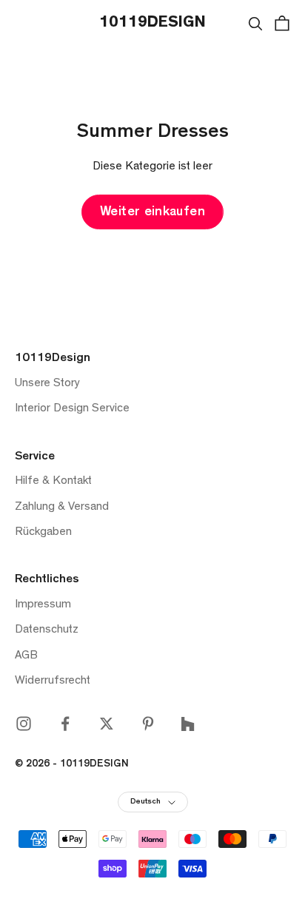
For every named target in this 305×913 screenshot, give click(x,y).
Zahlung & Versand (62, 507)
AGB (26, 656)
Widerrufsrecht (52, 681)
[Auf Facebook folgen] (65, 723)
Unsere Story (47, 384)
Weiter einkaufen (152, 213)
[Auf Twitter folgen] (106, 723)
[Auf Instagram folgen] (24, 723)
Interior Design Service (72, 409)
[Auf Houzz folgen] (188, 724)
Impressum (43, 605)
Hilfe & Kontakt (53, 482)
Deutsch (145, 802)
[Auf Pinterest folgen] (148, 723)
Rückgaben (43, 533)
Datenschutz (46, 630)
